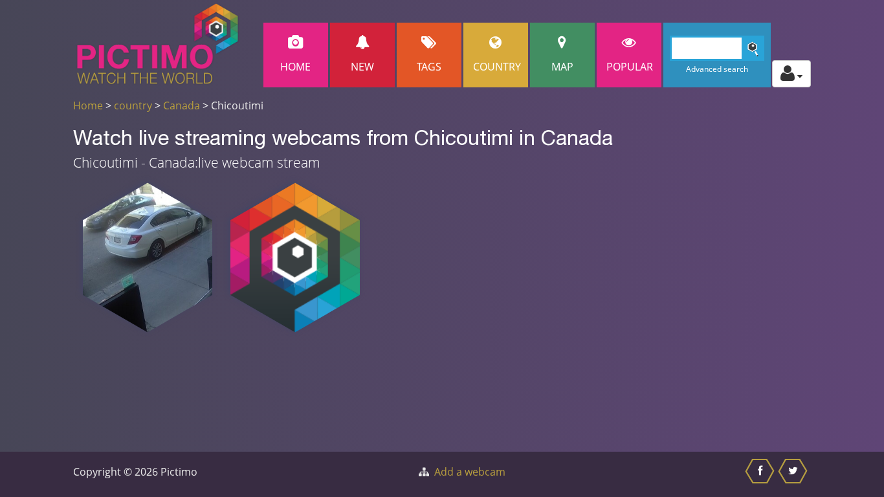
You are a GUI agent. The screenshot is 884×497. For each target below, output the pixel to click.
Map (562, 67)
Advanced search (717, 68)
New (362, 67)
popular (629, 67)
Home (295, 67)
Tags (429, 67)
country (133, 105)
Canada (181, 105)
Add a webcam (469, 472)
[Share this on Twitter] (794, 474)
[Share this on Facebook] (761, 474)
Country (497, 67)
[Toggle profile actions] (791, 73)
